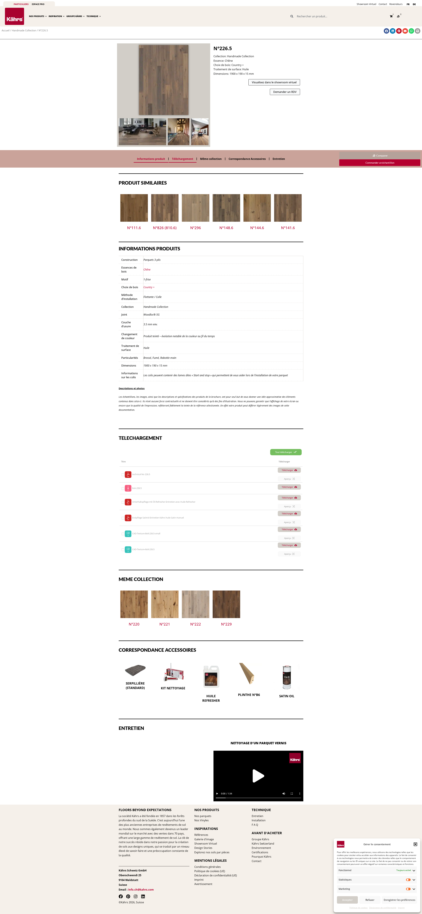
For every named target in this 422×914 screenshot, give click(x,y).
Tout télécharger (284, 452)
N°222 (195, 624)
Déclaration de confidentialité (382, 907)
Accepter (347, 899)
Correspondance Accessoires (247, 159)
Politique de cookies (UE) (209, 871)
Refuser (369, 899)
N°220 (134, 624)
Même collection (211, 159)
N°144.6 (257, 227)
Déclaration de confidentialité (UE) (215, 875)
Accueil (6, 30)
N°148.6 (226, 227)
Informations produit (151, 159)
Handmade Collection (24, 30)
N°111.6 (134, 227)
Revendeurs (396, 4)
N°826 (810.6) (165, 227)
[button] (415, 844)
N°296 (195, 227)
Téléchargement (182, 159)
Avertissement (203, 884)
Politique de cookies (358, 907)
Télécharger (287, 470)
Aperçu (287, 478)
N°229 (226, 624)
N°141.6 (288, 227)
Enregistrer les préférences (399, 899)
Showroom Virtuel (366, 4)
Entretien (279, 159)
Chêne (147, 269)
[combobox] (338, 16)
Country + (148, 287)
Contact (383, 4)
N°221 (164, 624)
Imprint (401, 907)
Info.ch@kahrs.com (141, 889)
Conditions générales (207, 867)
